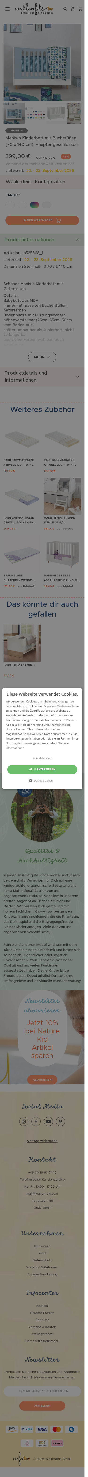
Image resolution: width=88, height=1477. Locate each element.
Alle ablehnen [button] (42, 758)
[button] (42, 780)
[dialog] (42, 738)
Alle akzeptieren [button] (42, 769)
